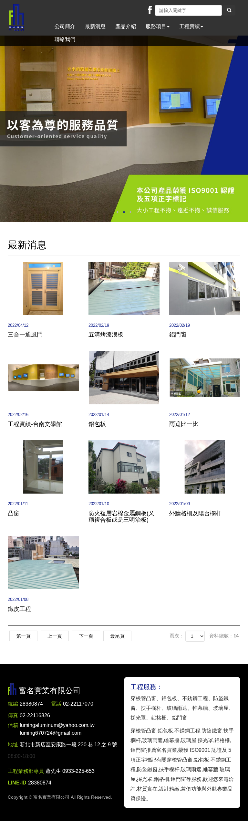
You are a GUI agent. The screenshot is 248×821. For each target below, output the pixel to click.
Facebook (150, 10)
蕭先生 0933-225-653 (70, 771)
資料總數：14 (224, 635)
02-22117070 (78, 704)
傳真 (13, 715)
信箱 (13, 725)
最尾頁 (117, 636)
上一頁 (54, 636)
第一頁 (23, 636)
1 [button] (117, 212)
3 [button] (130, 212)
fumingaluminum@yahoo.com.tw (57, 729)
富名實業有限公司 (16, 17)
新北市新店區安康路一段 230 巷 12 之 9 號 (68, 744)
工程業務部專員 (26, 771)
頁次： (177, 635)
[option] (124, 129)
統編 (13, 704)
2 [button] (124, 212)
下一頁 (86, 636)
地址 (13, 744)
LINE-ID (17, 782)
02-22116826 (35, 715)
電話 (56, 704)
